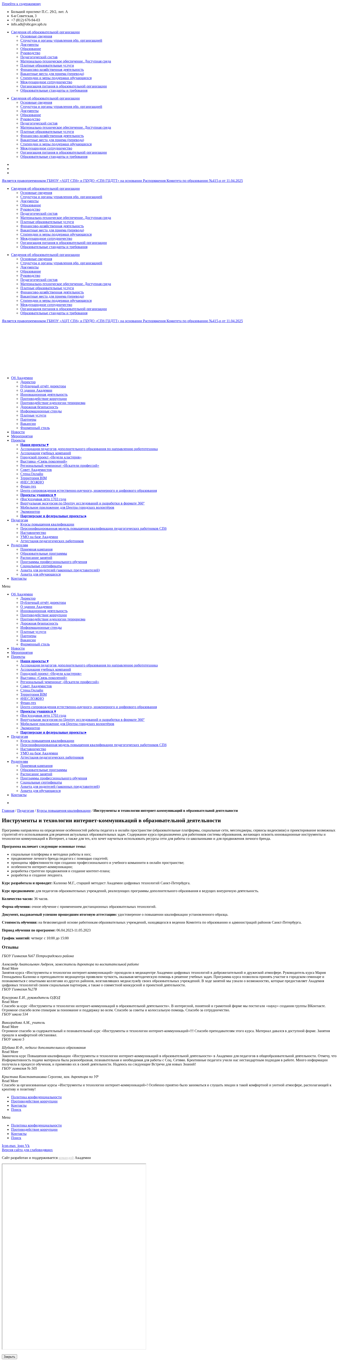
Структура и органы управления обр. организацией (61, 40)
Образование (30, 49)
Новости (18, 432)
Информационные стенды (41, 411)
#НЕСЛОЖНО (32, 482)
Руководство (30, 53)
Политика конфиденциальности (36, 1097)
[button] (170, 586)
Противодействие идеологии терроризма (52, 403)
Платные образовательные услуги (47, 65)
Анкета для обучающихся (40, 574)
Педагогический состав (39, 57)
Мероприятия (22, 436)
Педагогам (19, 520)
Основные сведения (36, 36)
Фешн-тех (28, 486)
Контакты (19, 578)
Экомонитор (30, 512)
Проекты (18, 440)
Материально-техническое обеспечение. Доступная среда (65, 61)
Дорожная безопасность (39, 407)
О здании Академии (36, 390)
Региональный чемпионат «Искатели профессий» (59, 465)
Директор (28, 382)
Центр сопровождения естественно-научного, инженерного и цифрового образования (88, 490)
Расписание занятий (36, 558)
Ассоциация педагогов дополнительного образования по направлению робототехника (89, 449)
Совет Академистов (36, 470)
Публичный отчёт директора (43, 386)
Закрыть (9, 1356)
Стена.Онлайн (31, 474)
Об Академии (22, 378)
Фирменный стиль (35, 428)
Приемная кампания (36, 549)
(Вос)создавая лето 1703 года (43, 499)
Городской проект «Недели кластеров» (51, 457)
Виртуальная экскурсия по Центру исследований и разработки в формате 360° (82, 503)
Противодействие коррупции (43, 399)
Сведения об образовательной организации (45, 32)
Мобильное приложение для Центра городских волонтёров (67, 507)
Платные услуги (33, 415)
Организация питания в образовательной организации (63, 86)
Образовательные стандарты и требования (53, 90)
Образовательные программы (43, 553)
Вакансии (28, 424)
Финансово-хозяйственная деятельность (52, 70)
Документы (29, 45)
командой (66, 1158)
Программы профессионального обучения (53, 562)
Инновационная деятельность (44, 394)
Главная (8, 811)
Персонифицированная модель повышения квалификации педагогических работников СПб (93, 528)
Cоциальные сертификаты (41, 566)
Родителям (19, 545)
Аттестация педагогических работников (52, 541)
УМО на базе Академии (39, 537)
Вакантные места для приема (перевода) (52, 74)
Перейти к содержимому (21, 4)
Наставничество (33, 533)
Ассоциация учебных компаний (45, 453)
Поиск (16, 1110)
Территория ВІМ (33, 478)
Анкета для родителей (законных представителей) (60, 570)
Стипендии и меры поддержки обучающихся (56, 78)
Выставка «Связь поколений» (43, 461)
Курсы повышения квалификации (47, 524)
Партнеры (28, 419)
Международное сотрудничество (46, 82)
